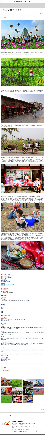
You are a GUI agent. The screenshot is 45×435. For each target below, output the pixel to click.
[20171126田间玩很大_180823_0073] (28, 399)
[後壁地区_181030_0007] (38, 391)
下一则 (35, 415)
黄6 (2, 308)
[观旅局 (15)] (17, 383)
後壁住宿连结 (9, 277)
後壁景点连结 (9, 274)
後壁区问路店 (4, 295)
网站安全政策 (28, 429)
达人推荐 (7, 4)
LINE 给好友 (40, 14)
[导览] (1, 1)
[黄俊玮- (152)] (17, 391)
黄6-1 (2, 309)
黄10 (2, 312)
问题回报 (42, 14)
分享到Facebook (35, 14)
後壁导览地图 (4, 280)
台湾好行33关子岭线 (5, 315)
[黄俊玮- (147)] (6, 391)
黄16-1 (2, 313)
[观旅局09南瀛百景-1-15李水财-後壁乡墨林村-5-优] (38, 383)
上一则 (9, 415)
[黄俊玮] (6, 399)
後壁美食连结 (9, 276)
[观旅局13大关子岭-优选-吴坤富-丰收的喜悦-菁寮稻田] (6, 383)
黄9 (2, 311)
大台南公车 (3, 304)
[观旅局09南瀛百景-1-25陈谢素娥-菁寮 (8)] (28, 391)
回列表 (22, 415)
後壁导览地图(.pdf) (6, 370)
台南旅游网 (22, 1)
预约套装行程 (4, 360)
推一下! (38, 14)
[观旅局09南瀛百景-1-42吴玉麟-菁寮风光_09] (17, 399)
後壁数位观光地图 (5, 281)
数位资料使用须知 (21, 429)
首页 (2, 4)
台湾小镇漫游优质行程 (5, 359)
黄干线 (2, 307)
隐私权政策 (14, 429)
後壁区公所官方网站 (5, 320)
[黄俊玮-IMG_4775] (28, 383)
